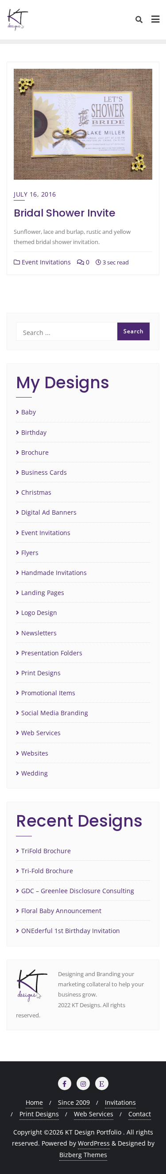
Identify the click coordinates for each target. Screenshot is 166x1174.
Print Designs (41, 673)
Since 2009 (74, 1102)
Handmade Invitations (54, 572)
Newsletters (39, 633)
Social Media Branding (54, 713)
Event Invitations (45, 262)
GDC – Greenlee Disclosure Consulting (77, 890)
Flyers (30, 552)
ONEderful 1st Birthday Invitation (70, 930)
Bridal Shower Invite (65, 212)
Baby (28, 412)
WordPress (94, 1143)
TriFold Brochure (46, 851)
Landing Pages (42, 592)
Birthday (33, 432)
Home (34, 1102)
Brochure (35, 452)
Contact (139, 1114)
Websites (34, 753)
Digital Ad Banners (49, 512)
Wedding (34, 773)
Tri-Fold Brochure (47, 871)
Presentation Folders (51, 653)
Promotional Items (48, 693)
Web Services (41, 733)
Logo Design (39, 612)
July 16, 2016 (35, 194)
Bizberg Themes (83, 1154)
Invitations (120, 1102)
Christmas (36, 492)
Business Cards (44, 472)
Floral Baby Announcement (61, 910)
